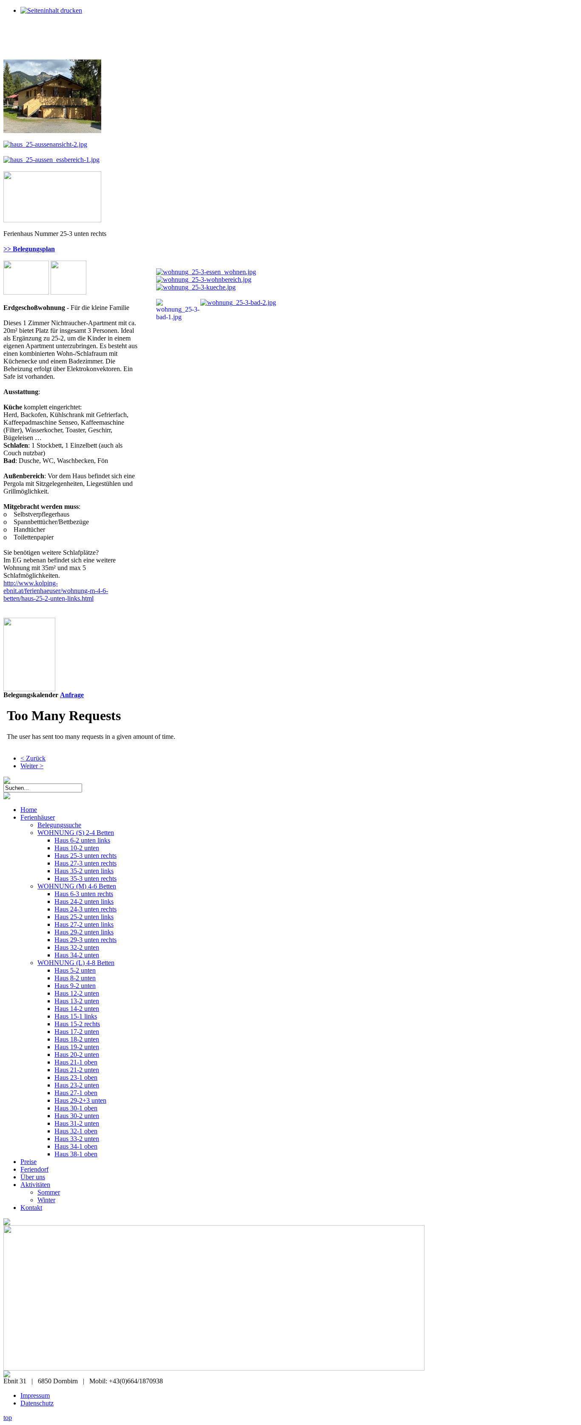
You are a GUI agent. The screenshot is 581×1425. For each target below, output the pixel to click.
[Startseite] (6, 796)
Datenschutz (37, 1403)
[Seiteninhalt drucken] (51, 10)
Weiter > (31, 765)
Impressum (35, 1395)
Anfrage (72, 694)
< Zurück (33, 758)
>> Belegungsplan (29, 249)
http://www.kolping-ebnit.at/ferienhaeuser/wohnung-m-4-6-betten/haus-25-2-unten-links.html (55, 590)
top (7, 1417)
